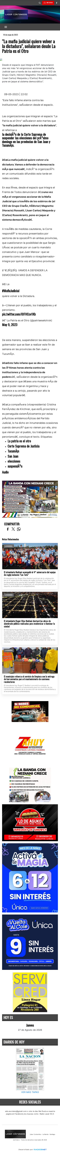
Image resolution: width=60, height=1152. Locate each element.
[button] (39, 2)
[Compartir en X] (13, 529)
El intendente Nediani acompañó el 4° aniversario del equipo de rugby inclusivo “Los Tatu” (30, 573)
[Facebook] (56, 2)
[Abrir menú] (5, 27)
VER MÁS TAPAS (30, 1092)
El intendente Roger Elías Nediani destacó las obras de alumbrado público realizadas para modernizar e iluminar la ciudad (29, 624)
